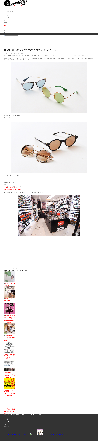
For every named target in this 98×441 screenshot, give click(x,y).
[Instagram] (4, 32)
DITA (7, 269)
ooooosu (25, 53)
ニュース (17, 53)
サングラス (15, 269)
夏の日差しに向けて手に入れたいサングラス (30, 50)
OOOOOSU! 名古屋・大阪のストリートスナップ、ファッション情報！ (26, 414)
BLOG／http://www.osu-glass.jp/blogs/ (13, 189)
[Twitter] (4, 30)
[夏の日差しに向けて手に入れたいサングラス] (11, 35)
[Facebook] (4, 28)
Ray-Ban (11, 269)
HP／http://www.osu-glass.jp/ (10, 187)
